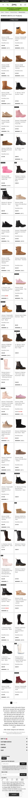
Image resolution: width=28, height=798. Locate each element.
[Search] (7, 5)
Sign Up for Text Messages (7, 761)
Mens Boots (17, 732)
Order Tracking (5, 1)
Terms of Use (20, 767)
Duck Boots (5, 732)
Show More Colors (5, 42)
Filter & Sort (14, 20)
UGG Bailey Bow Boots (17, 733)
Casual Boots (11, 732)
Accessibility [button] (23, 1)
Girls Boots (22, 732)
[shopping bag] (25, 5)
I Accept (14, 794)
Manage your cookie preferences (13, 783)
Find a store (4, 772)
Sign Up (4, 758)
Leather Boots (9, 733)
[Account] (21, 4)
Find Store (23, 774)
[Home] (14, 4)
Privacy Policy (7, 787)
